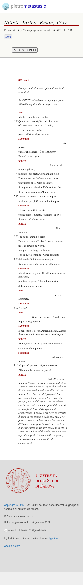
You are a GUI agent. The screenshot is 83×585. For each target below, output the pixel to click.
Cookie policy (12, 546)
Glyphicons (53, 538)
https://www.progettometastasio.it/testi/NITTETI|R (44, 30)
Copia (8, 36)
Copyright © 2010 (14, 505)
